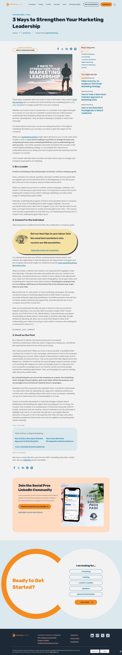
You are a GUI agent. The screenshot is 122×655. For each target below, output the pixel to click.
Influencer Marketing (88, 65)
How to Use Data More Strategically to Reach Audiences (92, 110)
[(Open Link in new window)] (108, 635)
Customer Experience (88, 60)
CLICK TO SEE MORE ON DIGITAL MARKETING (30, 447)
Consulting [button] (32, 4)
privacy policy (53, 652)
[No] (120, 651)
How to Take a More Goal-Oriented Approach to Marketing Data (94, 97)
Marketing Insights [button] (75, 4)
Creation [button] (48, 4)
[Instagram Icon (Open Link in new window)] (97, 635)
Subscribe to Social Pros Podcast (30, 512)
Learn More (95, 651)
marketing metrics (29, 137)
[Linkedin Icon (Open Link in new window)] (92, 635)
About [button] (64, 4)
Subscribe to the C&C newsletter (45, 250)
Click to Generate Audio (25, 50)
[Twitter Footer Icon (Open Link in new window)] (102, 635)
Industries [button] (57, 4)
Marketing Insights (18, 15)
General (84, 68)
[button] (115, 4)
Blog (28, 15)
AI (82, 52)
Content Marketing (87, 54)
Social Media (85, 57)
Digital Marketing (51, 33)
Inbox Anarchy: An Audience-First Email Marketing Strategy (91, 84)
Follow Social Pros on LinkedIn (36, 506)
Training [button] (40, 4)
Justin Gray (26, 33)
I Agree (105, 651)
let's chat (85, 602)
